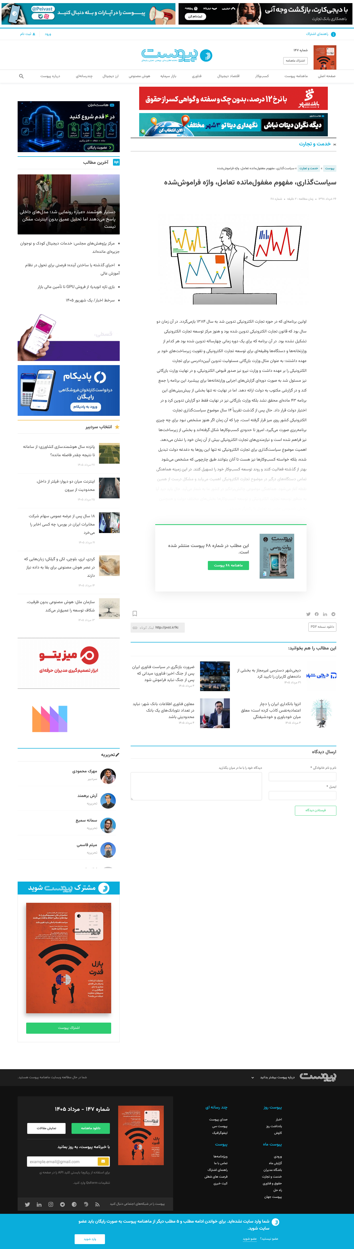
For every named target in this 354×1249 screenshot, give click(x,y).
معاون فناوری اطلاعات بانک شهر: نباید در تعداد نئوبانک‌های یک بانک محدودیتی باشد (163, 710)
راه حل (277, 1190)
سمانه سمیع (86, 820)
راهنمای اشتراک (317, 34)
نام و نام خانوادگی (324, 768)
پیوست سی (220, 1126)
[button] (21, 76)
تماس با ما (221, 1163)
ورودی (278, 1156)
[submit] (103, 1161)
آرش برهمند (87, 796)
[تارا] (68, 335)
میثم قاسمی (87, 845)
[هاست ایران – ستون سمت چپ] (68, 126)
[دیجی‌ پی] (265, 14)
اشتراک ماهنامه (295, 60)
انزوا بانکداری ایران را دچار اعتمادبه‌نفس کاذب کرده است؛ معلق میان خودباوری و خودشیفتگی (271, 710)
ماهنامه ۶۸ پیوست (228, 565)
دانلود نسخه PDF (322, 627)
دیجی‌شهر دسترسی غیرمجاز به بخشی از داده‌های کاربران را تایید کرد (269, 673)
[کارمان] (68, 718)
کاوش (278, 1133)
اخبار (279, 1119)
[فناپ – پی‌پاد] (68, 390)
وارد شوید (90, 1239)
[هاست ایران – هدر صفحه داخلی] (233, 124)
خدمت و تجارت (315, 144)
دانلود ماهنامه (90, 1128)
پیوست (329, 168)
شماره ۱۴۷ (301, 50)
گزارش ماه (275, 1163)
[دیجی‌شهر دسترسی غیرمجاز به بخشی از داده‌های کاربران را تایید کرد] (321, 690)
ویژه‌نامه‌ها (221, 1156)
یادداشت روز (274, 1126)
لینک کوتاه (147, 628)
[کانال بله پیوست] (88, 14)
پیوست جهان (273, 1197)
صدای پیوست (218, 1119)
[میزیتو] (68, 663)
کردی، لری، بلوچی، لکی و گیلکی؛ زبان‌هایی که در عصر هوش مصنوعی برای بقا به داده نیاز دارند (59, 567)
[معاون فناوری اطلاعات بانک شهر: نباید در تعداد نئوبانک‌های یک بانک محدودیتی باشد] (215, 727)
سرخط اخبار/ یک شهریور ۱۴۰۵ (90, 300)
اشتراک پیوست (69, 1028)
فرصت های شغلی (216, 1176)
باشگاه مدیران (273, 1170)
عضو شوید (250, 1238)
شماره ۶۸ (276, 199)
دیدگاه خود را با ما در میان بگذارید (240, 768)
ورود (48, 34)
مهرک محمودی (84, 771)
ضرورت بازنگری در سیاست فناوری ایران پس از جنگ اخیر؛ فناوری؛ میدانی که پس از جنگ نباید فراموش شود (163, 673)
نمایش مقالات (46, 1128)
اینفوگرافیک (220, 1133)
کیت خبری (221, 1183)
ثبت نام (26, 34)
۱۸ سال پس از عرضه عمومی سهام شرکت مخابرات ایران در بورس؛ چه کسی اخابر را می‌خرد (62, 524)
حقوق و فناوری (272, 1183)
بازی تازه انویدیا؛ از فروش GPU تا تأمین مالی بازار (76, 287)
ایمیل (332, 786)
